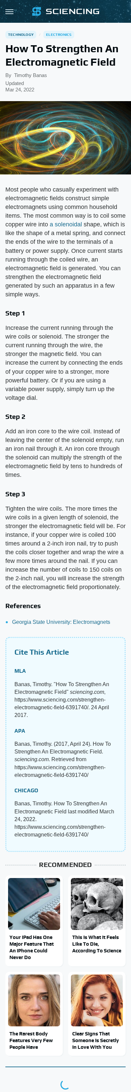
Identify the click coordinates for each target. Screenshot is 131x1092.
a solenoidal (66, 224)
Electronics (59, 34)
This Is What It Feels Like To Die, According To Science (96, 944)
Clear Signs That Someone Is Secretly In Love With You (95, 1040)
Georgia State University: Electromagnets (61, 622)
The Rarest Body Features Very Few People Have (31, 1040)
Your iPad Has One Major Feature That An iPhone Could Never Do (31, 947)
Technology (21, 34)
